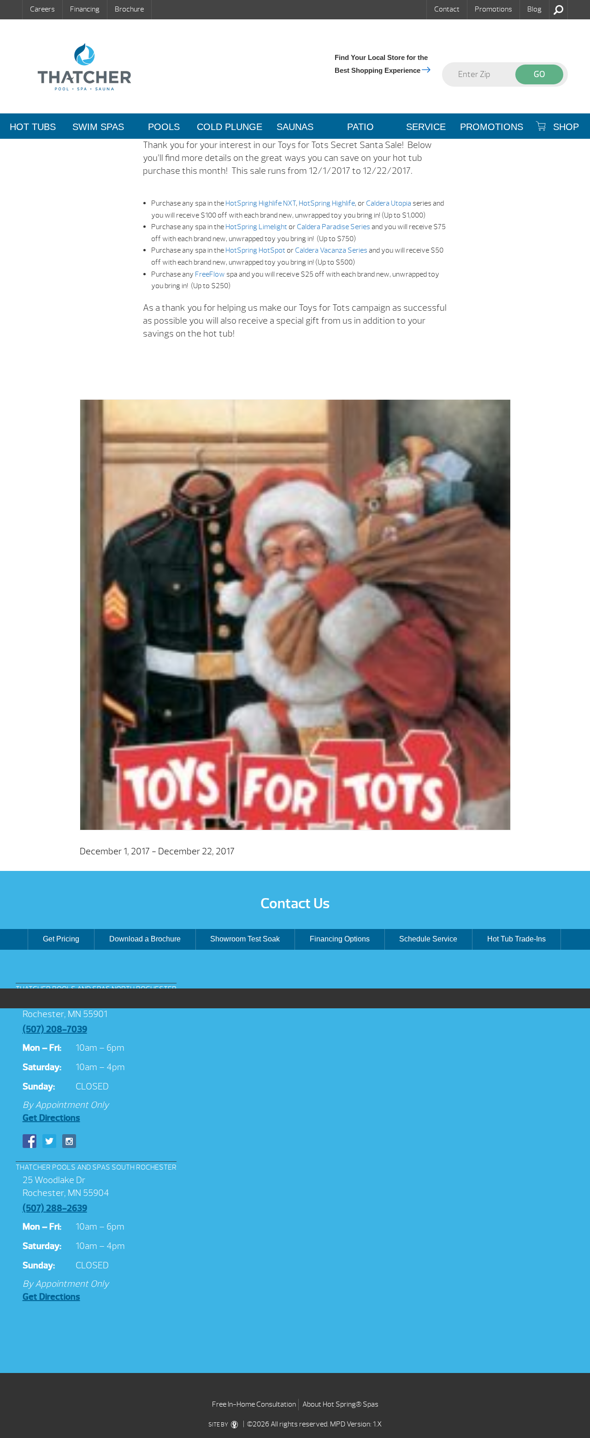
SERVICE (426, 127)
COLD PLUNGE (229, 127)
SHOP (564, 127)
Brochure (129, 9)
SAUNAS (295, 127)
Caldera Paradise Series (333, 226)
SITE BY (218, 1424)
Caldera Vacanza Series (331, 250)
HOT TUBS (33, 127)
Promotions (493, 9)
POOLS (164, 127)
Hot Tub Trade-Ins (516, 939)
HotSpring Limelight (256, 226)
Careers (42, 9)
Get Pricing (61, 939)
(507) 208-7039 (55, 1029)
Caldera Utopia (388, 203)
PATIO (360, 127)
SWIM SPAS (98, 127)
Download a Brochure (145, 939)
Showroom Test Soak (245, 939)
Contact (447, 9)
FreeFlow (210, 274)
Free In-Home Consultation (254, 1404)
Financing (85, 9)
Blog (534, 9)
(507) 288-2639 (55, 1208)
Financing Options (340, 939)
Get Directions (51, 1118)
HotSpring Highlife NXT (260, 203)
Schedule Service (428, 939)
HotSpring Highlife (326, 203)
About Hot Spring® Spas (340, 1404)
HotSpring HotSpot (255, 250)
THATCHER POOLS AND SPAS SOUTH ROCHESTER (96, 1167)
